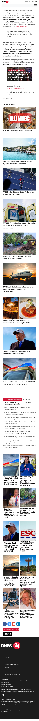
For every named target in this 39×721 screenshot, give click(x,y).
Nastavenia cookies (10, 671)
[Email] (14, 624)
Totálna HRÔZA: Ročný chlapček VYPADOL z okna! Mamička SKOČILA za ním (20, 403)
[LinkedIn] (18, 624)
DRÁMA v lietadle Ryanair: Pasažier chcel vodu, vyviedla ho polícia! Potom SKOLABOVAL (20, 413)
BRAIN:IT (5, 712)
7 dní (23, 399)
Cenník (6, 661)
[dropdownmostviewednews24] (19, 452)
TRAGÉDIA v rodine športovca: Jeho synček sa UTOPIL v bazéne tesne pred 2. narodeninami (20, 427)
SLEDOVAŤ (7, 634)
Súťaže (6, 667)
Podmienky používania (11, 664)
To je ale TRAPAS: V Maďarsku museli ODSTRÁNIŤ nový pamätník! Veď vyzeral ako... (20, 418)
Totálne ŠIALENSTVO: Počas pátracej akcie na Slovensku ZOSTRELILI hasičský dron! (17, 432)
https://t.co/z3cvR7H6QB (15, 88)
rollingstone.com (21, 26)
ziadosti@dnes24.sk (29, 691)
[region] (10, 2)
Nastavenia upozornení (12, 674)
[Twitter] (9, 624)
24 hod (28, 399)
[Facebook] (5, 624)
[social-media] (2, 695)
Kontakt (7, 657)
